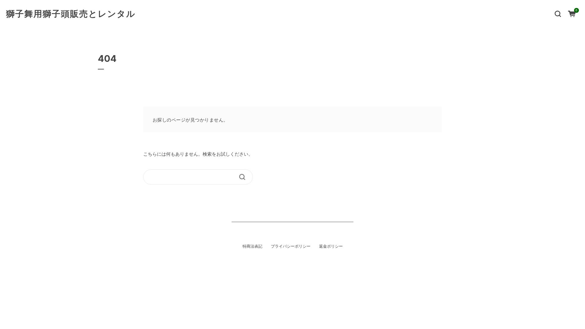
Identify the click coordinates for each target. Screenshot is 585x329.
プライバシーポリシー (290, 246)
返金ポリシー (331, 246)
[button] (558, 13)
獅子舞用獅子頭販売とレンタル (71, 14)
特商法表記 (252, 246)
